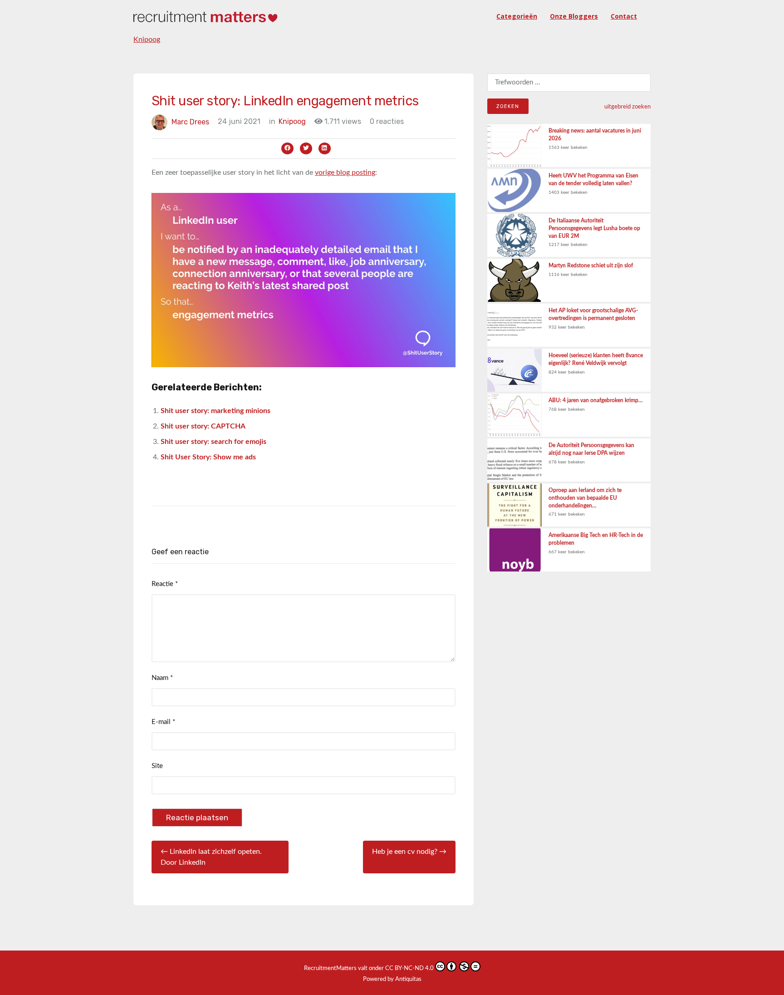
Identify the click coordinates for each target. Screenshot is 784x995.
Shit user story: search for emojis (213, 441)
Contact (624, 16)
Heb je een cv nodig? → (409, 851)
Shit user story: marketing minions (215, 410)
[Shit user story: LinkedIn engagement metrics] (304, 279)
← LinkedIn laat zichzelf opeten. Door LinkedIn (211, 857)
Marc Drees (190, 121)
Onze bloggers (574, 16)
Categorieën (516, 16)
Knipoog (146, 39)
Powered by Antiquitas (392, 979)
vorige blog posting (345, 172)
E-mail (163, 722)
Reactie (165, 584)
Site (157, 766)
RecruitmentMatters (330, 968)
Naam (162, 678)
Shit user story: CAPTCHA (203, 426)
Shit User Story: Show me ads (208, 457)
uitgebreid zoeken (627, 106)
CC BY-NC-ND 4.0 (409, 968)
